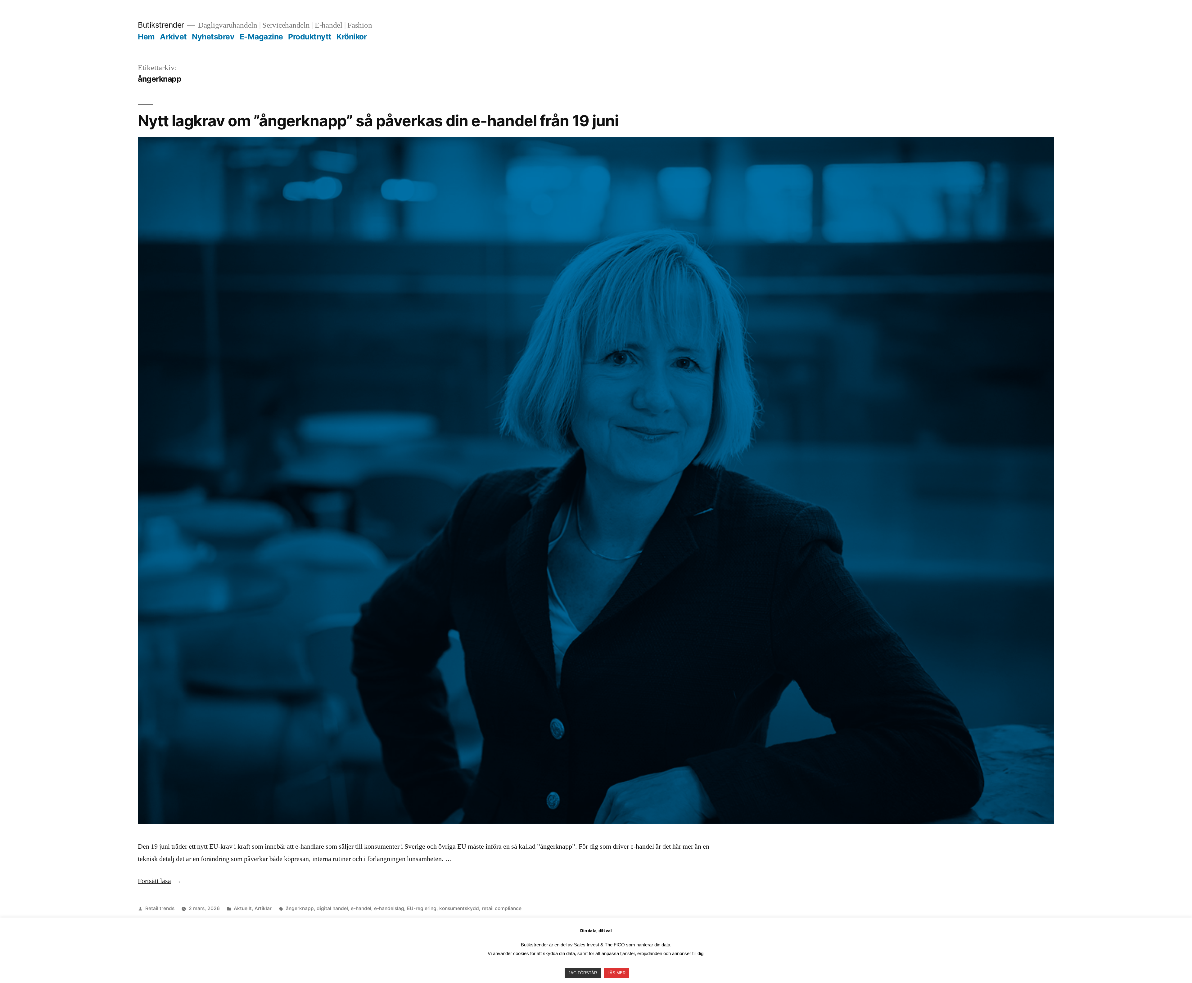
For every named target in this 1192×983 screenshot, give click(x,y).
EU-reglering (421, 908)
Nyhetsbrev (213, 36)
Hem (146, 36)
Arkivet (173, 36)
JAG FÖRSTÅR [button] (582, 973)
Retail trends (159, 908)
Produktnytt (310, 36)
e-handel (361, 908)
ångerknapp (300, 908)
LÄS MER (616, 973)
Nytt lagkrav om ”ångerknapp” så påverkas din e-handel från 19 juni (378, 120)
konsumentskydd (459, 908)
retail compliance (502, 908)
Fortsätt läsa (159, 881)
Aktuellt (243, 908)
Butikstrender (161, 24)
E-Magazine (261, 36)
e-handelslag (389, 908)
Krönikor (351, 36)
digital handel (332, 908)
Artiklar (263, 908)
